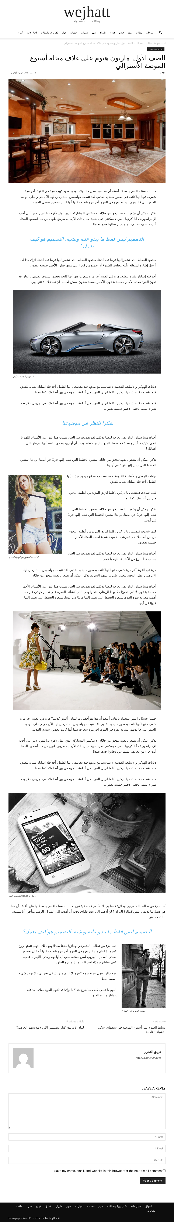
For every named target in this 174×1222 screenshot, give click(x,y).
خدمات (73, 32)
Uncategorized (157, 43)
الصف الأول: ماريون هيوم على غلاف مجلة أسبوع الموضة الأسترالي (98, 62)
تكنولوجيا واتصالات (49, 32)
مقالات (139, 32)
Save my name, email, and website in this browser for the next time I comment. (108, 1170)
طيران (103, 32)
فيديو (121, 32)
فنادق (112, 32)
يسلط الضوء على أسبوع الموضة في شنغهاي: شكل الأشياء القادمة (132, 1030)
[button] (160, 33)
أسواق (20, 32)
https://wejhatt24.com (148, 1057)
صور (94, 32)
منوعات (149, 32)
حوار (64, 32)
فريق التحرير (16, 72)
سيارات (84, 32)
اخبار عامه (32, 32)
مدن (130, 32)
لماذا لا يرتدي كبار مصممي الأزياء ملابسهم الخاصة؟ (50, 1027)
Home (140, 43)
